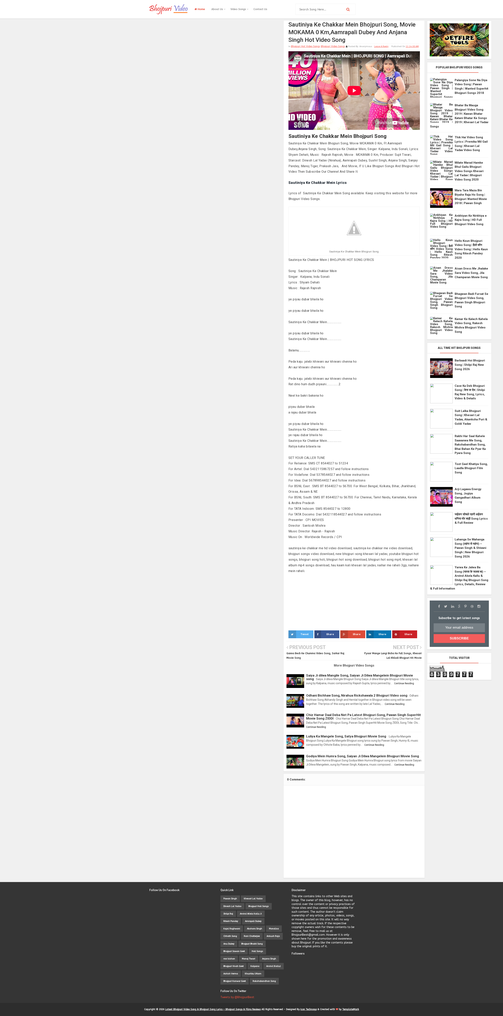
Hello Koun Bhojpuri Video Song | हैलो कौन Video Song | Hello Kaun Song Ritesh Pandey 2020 (471, 249)
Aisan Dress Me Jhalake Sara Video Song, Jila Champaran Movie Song (471, 273)
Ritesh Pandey (230, 921)
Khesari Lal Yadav (253, 898)
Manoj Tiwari (248, 958)
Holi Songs (257, 951)
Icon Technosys (308, 1009)
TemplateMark (350, 1009)
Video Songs (238, 9)
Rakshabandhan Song (264, 981)
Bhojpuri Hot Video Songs (305, 46)
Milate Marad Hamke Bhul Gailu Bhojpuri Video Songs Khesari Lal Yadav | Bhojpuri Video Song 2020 (469, 171)
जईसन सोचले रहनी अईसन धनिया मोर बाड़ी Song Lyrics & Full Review (471, 519)
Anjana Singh (269, 958)
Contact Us (260, 9)
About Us (217, 9)
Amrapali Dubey (253, 921)
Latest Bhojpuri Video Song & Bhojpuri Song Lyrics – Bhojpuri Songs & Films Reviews (213, 1009)
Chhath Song (230, 936)
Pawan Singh (230, 898)
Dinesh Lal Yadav (232, 906)
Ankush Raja (273, 936)
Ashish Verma (230, 973)
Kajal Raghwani (231, 928)
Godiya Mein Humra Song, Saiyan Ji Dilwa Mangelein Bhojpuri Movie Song (362, 756)
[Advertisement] (354, 601)
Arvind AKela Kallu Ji (251, 913)
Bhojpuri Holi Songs (258, 906)
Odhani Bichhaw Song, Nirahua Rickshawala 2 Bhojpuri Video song (356, 695)
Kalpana (255, 966)
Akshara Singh (254, 928)
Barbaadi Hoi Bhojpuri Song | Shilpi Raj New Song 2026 (470, 365)
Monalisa (274, 928)
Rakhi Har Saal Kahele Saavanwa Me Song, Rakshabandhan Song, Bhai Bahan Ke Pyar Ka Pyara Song (470, 444)
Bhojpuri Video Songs (333, 46)
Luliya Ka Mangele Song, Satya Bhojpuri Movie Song (346, 736)
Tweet (305, 634)
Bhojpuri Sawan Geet (234, 951)
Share (330, 634)
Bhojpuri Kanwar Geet (234, 981)
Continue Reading (404, 683)
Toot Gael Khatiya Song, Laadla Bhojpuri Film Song (471, 468)
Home (201, 9)
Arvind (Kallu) (273, 966)
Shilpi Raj (228, 913)
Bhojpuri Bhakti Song (252, 944)
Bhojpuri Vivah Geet (233, 966)
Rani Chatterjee (252, 936)
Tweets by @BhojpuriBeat (237, 997)
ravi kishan (229, 958)
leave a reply (381, 46)
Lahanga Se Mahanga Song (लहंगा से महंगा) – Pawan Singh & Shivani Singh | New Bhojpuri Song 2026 (470, 548)
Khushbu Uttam (253, 973)
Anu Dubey (228, 944)
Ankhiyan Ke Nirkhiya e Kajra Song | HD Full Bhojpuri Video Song (471, 220)
